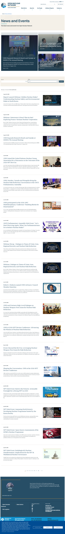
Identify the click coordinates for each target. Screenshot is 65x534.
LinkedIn (32, 508)
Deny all (48, 527)
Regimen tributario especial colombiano (52, 511)
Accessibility (48, 508)
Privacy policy (4, 531)
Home (3, 13)
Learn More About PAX (7, 495)
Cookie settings (38, 527)
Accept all (58, 527)
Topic (29, 79)
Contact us (59, 8)
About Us (32, 8)
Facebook (62, 1)
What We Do (24, 8)
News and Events (8, 13)
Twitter (63, 1)
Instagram (61, 1)
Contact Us (57, 1)
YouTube (59, 1)
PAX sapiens (5, 509)
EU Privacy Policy (49, 507)
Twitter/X (32, 507)
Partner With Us (52, 1)
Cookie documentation (10, 531)
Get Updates (60, 4)
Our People (39, 8)
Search (2, 79)
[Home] (10, 5)
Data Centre (20, 504)
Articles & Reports (49, 8)
